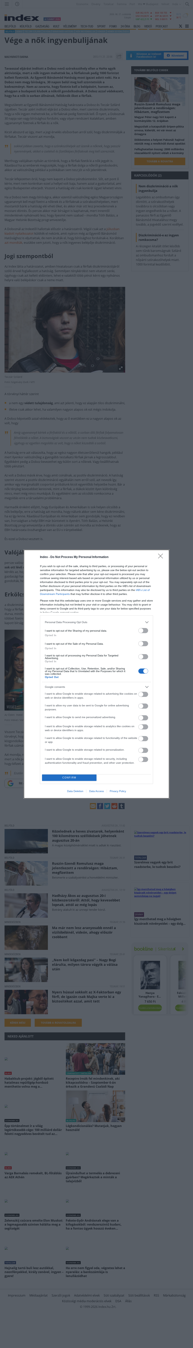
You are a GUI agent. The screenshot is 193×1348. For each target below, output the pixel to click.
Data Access (96, 791)
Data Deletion (75, 791)
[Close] (161, 557)
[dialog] (96, 674)
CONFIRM (69, 777)
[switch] (143, 630)
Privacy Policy (118, 791)
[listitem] (96, 622)
